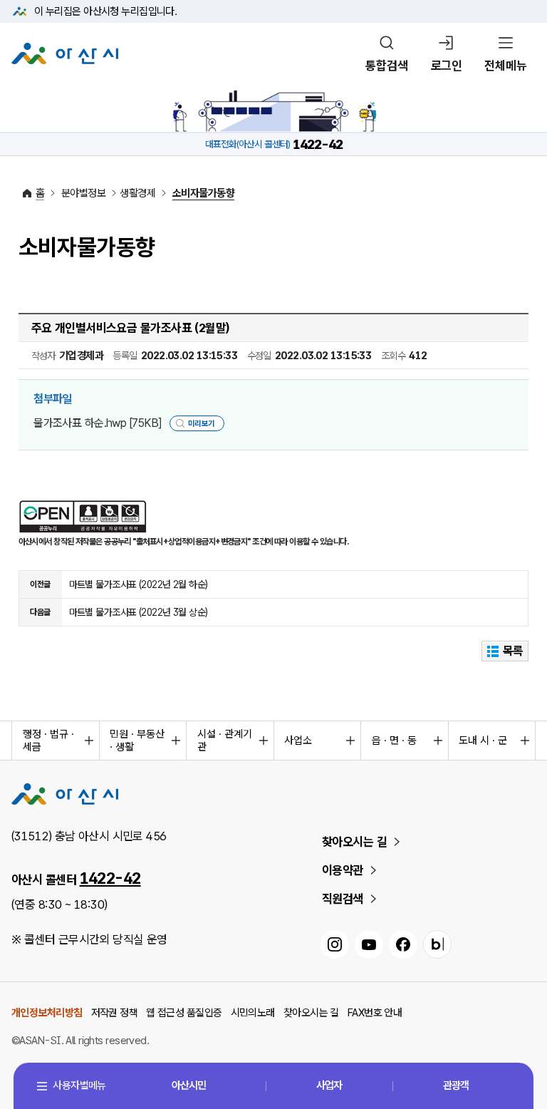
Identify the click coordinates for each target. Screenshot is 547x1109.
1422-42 (110, 878)
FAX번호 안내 (375, 1012)
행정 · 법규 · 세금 (48, 740)
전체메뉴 (505, 65)
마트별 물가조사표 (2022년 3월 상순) (138, 612)
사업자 (329, 1085)
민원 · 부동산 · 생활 (137, 740)
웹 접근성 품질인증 (184, 1012)
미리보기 (201, 423)
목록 (513, 651)
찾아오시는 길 (354, 842)
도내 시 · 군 (483, 740)
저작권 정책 (114, 1012)
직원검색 (342, 899)
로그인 (446, 65)
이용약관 (342, 870)
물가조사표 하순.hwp (97, 423)
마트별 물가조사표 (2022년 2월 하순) (138, 584)
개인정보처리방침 (47, 1012)
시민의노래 (253, 1012)
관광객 (456, 1085)
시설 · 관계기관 (224, 740)
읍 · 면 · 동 (394, 740)
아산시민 (189, 1085)
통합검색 (386, 65)
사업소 (298, 740)
